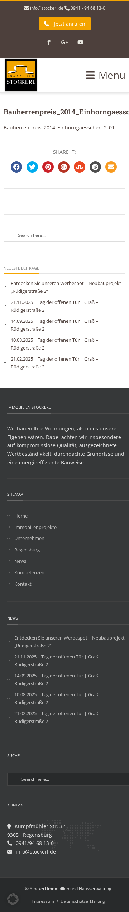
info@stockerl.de (46, 8)
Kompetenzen (29, 572)
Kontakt (23, 584)
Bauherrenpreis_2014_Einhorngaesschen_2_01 (59, 127)
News (20, 561)
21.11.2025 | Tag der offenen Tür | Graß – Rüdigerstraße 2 (54, 306)
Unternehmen (29, 538)
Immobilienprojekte (35, 527)
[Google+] (64, 43)
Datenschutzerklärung (83, 901)
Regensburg (27, 549)
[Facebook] (49, 43)
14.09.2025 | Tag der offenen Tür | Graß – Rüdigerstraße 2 (54, 325)
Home (21, 516)
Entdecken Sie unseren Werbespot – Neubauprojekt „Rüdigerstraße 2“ (66, 287)
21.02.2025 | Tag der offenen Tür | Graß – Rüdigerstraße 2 (54, 363)
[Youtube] (80, 43)
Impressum (43, 901)
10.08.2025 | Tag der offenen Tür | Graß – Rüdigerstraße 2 (54, 344)
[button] (13, 899)
